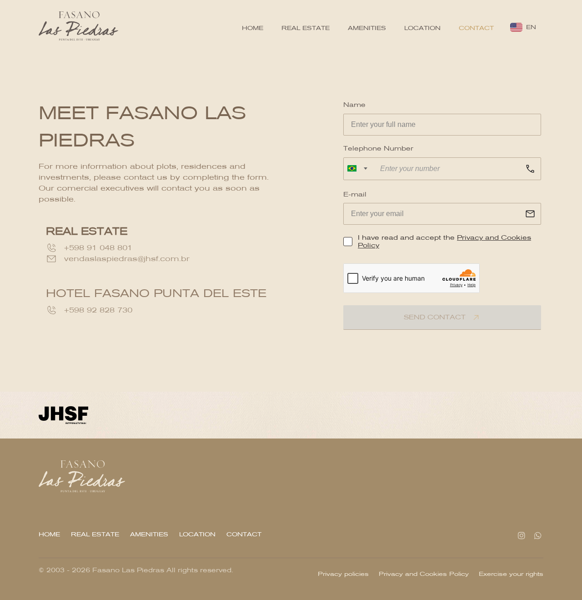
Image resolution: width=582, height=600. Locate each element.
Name (354, 105)
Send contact (436, 317)
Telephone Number (378, 148)
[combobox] (357, 169)
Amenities (367, 28)
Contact (476, 28)
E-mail (354, 194)
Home (252, 28)
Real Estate (305, 28)
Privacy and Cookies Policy (424, 574)
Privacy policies (343, 574)
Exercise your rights (511, 574)
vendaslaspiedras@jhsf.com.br (127, 258)
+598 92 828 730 (98, 310)
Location (422, 28)
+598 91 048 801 (98, 247)
